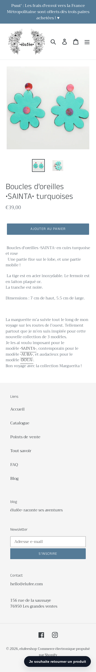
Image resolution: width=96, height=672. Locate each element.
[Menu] (87, 41)
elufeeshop (28, 649)
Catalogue (19, 423)
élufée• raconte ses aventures (36, 510)
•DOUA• (26, 360)
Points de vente (25, 437)
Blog (14, 478)
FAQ (14, 464)
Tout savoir (20, 450)
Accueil (17, 409)
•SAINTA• (28, 348)
